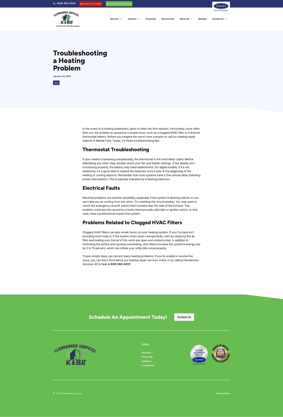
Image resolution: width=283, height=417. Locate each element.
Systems (132, 19)
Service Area (167, 19)
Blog (56, 83)
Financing (151, 19)
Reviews (202, 19)
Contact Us (218, 19)
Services (114, 19)
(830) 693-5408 (66, 3)
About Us (184, 19)
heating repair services (143, 260)
